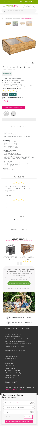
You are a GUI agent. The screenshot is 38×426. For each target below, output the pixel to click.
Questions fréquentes (13, 336)
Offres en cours (11, 358)
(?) (17, 403)
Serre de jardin (27, 18)
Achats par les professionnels (15, 341)
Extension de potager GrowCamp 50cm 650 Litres (11, 257)
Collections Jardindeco (13, 370)
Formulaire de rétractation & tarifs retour (19, 339)
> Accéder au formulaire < (14, 389)
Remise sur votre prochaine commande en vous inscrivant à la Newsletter (19, 270)
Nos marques (10, 368)
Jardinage (5, 18)
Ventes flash (10, 361)
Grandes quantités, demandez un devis (18, 344)
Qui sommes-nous (12, 356)
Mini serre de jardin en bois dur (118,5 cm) (27, 256)
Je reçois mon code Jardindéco (19, 283)
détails (5, 399)
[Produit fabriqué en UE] (13, 113)
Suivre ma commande (13, 334)
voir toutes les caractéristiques (12, 88)
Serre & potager (15, 18)
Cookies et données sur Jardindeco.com (13, 396)
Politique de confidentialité (15, 346)
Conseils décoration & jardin (15, 373)
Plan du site (10, 377)
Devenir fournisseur (12, 375)
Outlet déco (10, 363)
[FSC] (6, 113)
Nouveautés (10, 366)
